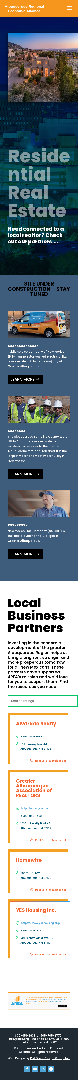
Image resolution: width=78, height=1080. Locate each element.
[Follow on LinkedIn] (43, 1069)
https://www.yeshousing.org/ (40, 923)
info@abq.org (19, 1039)
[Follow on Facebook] (27, 1069)
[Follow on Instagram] (51, 1069)
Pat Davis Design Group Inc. (50, 1058)
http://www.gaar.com (35, 808)
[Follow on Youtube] (35, 1069)
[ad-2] (39, 1009)
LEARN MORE (23, 379)
